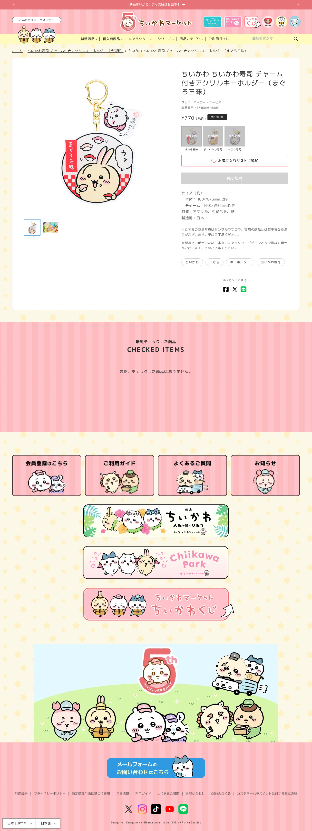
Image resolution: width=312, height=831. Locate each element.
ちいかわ (192, 262)
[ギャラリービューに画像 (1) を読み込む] (32, 227)
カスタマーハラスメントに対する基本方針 (267, 793)
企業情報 (122, 793)
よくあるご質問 (168, 793)
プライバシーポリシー (50, 793)
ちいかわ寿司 (271, 262)
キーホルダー (240, 262)
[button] (89, 39)
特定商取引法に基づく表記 (91, 793)
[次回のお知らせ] (298, 4)
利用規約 (21, 793)
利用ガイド (143, 793)
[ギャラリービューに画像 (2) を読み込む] (51, 227)
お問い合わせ (195, 793)
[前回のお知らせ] (14, 4)
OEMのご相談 (221, 793)
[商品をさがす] (296, 39)
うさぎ (215, 262)
